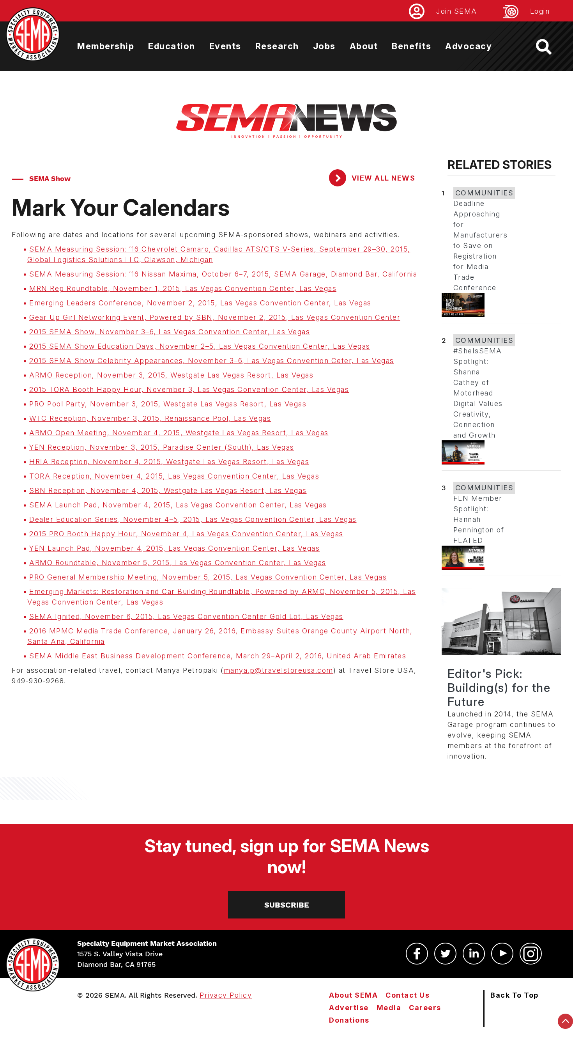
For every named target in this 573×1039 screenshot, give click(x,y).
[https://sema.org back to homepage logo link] (550, 47)
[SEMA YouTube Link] (502, 954)
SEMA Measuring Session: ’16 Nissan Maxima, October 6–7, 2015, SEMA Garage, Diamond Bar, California (223, 274)
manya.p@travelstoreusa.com (278, 670)
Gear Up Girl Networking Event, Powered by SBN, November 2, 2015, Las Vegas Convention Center (214, 317)
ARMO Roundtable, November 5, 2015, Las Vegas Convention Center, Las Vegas (177, 563)
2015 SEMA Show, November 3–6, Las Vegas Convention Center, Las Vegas (169, 332)
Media (389, 1008)
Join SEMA (456, 11)
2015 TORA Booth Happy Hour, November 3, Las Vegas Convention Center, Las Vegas (189, 389)
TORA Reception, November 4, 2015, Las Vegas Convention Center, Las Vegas (174, 476)
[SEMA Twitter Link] (445, 954)
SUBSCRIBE (286, 905)
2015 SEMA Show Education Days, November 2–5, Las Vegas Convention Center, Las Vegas (199, 346)
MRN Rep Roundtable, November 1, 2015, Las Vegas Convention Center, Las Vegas (182, 288)
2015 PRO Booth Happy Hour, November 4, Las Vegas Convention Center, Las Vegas (186, 534)
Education (171, 46)
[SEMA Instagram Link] (531, 954)
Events (225, 46)
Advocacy (468, 46)
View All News (382, 178)
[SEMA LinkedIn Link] (474, 954)
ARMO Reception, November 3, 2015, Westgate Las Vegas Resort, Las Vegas (171, 375)
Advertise (349, 1008)
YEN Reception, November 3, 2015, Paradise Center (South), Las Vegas (161, 447)
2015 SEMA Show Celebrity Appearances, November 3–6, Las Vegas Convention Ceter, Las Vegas (211, 360)
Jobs (324, 46)
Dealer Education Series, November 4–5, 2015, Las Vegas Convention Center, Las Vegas (193, 519)
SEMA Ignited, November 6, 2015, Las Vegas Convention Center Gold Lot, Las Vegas (186, 616)
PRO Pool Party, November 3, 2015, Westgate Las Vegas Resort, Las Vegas (167, 404)
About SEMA (353, 995)
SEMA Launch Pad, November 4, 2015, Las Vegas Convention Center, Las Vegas (178, 505)
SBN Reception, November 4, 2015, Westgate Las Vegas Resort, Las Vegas (168, 490)
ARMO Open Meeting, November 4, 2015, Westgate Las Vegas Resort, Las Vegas (179, 433)
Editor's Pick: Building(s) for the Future (499, 688)
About (364, 46)
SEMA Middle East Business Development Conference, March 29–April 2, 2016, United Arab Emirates (217, 656)
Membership (105, 46)
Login (540, 11)
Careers (425, 1008)
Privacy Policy (226, 995)
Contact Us (408, 995)
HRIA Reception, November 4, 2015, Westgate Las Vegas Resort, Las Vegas (169, 461)
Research (277, 46)
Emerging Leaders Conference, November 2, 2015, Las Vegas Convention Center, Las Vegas (200, 303)
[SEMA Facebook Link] (417, 954)
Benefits (411, 46)
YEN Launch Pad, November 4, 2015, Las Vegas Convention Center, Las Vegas (174, 548)
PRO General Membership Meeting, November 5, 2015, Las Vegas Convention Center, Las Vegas (208, 577)
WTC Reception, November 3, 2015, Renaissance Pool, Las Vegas (150, 418)
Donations (349, 1020)
